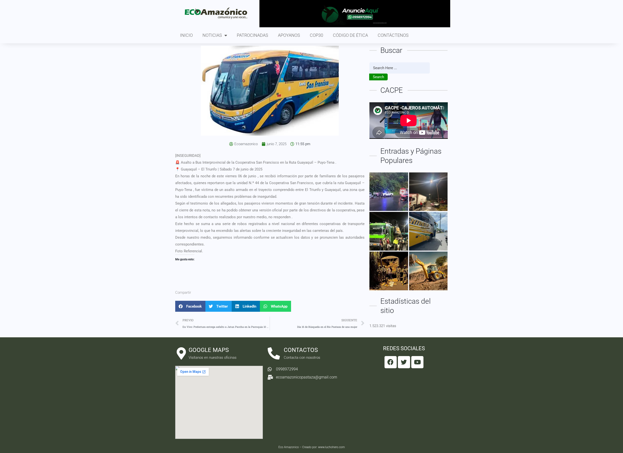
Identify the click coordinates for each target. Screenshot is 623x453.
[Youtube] (417, 362)
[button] (190, 306)
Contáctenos (393, 35)
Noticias (212, 35)
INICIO (186, 35)
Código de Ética (350, 35)
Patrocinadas (252, 35)
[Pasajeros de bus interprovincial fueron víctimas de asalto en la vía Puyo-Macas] (428, 231)
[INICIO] (388, 231)
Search (378, 77)
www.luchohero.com (331, 447)
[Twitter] (404, 362)
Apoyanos (289, 35)
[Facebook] (391, 362)
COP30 (316, 35)
